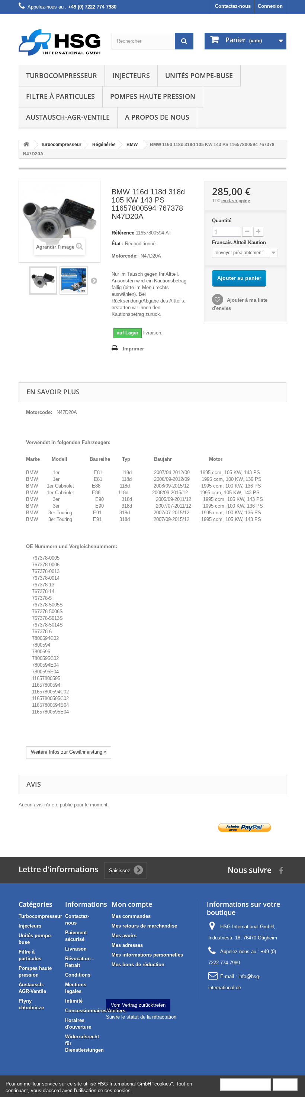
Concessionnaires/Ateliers (95, 1010)
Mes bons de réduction (138, 964)
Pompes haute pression (152, 96)
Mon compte (132, 904)
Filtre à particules (60, 96)
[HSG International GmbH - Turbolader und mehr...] (59, 42)
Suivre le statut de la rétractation (141, 1017)
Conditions (77, 975)
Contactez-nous (233, 6)
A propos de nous (157, 117)
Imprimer (133, 349)
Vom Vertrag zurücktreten (138, 1005)
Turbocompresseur (61, 75)
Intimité (74, 1001)
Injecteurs (131, 75)
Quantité (221, 220)
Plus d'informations (245, 1084)
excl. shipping (235, 200)
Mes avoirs (124, 935)
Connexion (270, 6)
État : (117, 243)
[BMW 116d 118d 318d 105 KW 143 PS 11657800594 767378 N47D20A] (43, 280)
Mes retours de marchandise (144, 926)
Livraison (76, 949)
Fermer (285, 1084)
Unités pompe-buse (199, 75)
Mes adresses (127, 945)
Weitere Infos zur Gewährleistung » (68, 752)
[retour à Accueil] (26, 144)
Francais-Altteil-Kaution (239, 242)
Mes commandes (131, 916)
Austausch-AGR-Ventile (68, 117)
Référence (123, 233)
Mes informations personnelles (147, 955)
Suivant (93, 280)
